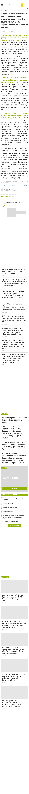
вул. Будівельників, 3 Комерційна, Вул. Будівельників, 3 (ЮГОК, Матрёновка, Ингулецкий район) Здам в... (14, 598)
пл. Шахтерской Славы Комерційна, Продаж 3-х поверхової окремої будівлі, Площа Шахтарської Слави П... (13, 703)
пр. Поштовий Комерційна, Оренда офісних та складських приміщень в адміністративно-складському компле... (13, 651)
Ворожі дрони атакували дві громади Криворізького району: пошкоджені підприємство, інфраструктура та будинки (13, 331)
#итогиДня (19, 185)
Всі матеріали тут (15, 488)
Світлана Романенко (8, 189)
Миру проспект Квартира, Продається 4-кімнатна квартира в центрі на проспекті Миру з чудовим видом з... (14, 624)
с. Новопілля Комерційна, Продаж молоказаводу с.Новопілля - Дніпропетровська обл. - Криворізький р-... (14, 677)
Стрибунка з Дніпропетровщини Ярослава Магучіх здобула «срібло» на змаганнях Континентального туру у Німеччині (14, 282)
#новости (9, 185)
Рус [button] (5, 8)
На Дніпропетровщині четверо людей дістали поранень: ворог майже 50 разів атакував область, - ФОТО (14, 319)
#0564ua (14, 185)
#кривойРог (3, 185)
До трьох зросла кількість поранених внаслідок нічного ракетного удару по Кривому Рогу (13, 445)
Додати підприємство (14, 525)
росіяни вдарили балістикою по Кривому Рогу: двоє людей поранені (14, 420)
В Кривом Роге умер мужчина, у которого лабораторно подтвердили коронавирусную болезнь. (14, 80)
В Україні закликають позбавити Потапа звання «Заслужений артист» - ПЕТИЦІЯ (13, 271)
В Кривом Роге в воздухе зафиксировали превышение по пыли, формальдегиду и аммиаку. (14, 115)
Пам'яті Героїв (10, 477)
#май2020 (24, 185)
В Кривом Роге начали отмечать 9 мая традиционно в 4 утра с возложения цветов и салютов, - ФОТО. (14, 38)
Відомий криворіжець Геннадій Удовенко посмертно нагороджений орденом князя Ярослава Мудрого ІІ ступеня (13, 295)
